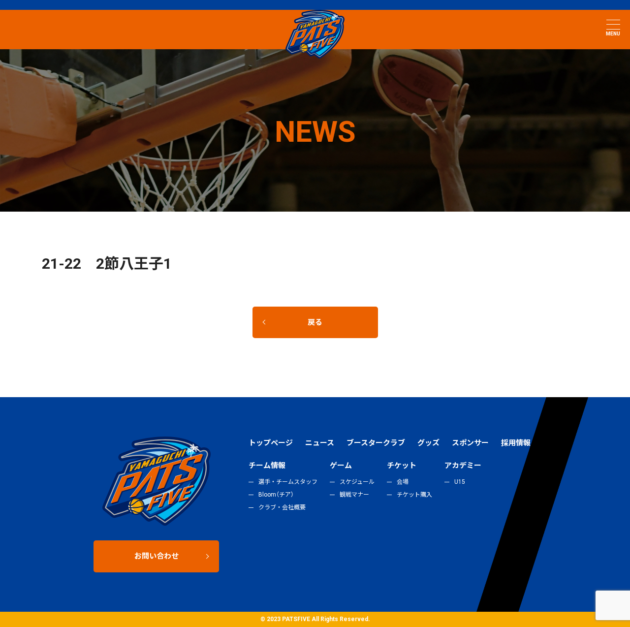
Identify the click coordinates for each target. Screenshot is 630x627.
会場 (403, 481)
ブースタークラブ (375, 443)
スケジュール (357, 481)
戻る (315, 322)
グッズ (428, 443)
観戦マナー (354, 494)
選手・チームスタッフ (287, 481)
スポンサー (470, 443)
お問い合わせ (156, 556)
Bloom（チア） (276, 494)
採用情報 (516, 443)
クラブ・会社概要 (282, 507)
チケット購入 (414, 494)
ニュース (319, 443)
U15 (459, 481)
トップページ (271, 443)
